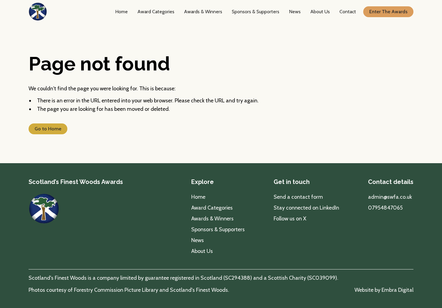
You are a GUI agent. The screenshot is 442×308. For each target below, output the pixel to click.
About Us (320, 11)
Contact (347, 11)
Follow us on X (290, 218)
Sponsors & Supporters (255, 11)
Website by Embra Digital (384, 290)
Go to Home (48, 129)
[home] (38, 11)
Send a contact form (298, 197)
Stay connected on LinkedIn (306, 207)
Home (121, 11)
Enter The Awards (388, 11)
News (295, 11)
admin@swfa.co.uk (390, 197)
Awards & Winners (203, 11)
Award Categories (155, 11)
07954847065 (385, 207)
